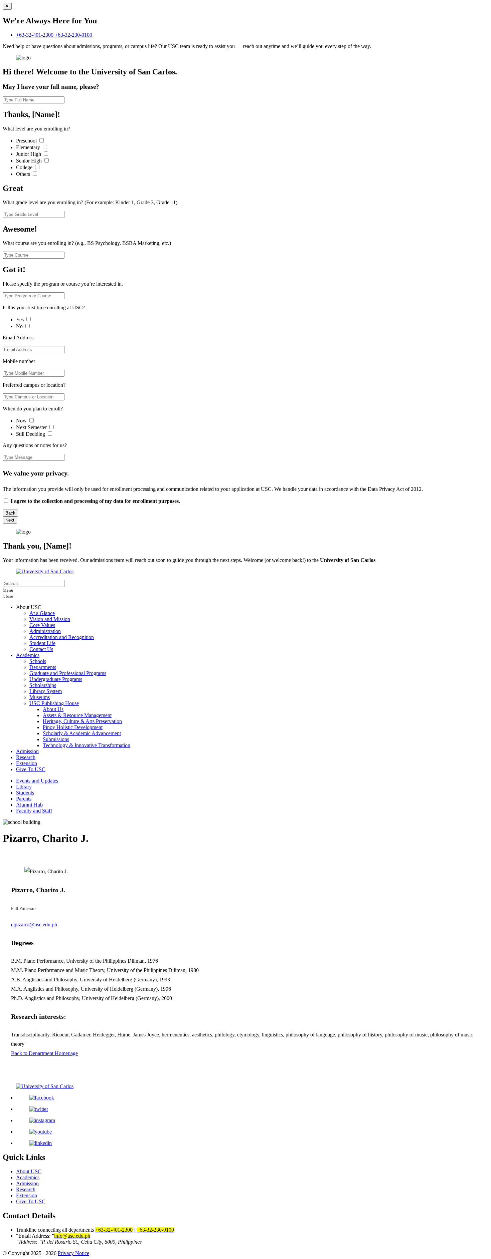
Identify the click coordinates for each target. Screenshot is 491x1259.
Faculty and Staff (34, 811)
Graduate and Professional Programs (67, 673)
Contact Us (41, 649)
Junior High (29, 154)
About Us (53, 709)
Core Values (42, 625)
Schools (37, 661)
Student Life (42, 643)
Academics (27, 655)
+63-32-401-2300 (35, 35)
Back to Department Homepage (44, 1053)
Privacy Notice (73, 1253)
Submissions (56, 739)
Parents (23, 799)
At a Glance (42, 613)
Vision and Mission (49, 619)
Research (25, 757)
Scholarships (42, 685)
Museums (39, 697)
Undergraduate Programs (55, 679)
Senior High (29, 161)
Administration (45, 631)
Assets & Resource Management (77, 715)
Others (23, 174)
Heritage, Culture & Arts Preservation (82, 721)
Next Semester (31, 427)
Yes (20, 319)
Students (25, 793)
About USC (28, 1171)
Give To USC (30, 769)
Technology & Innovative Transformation (86, 745)
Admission (27, 751)
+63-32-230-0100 (73, 35)
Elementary (28, 147)
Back (10, 513)
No (20, 326)
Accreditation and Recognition (61, 637)
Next (9, 520)
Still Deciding (31, 434)
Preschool (27, 140)
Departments (42, 667)
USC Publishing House (54, 703)
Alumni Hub (29, 805)
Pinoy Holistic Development (73, 727)
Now (22, 420)
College (25, 167)
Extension (26, 763)
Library (24, 787)
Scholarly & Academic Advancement (82, 733)
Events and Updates (37, 780)
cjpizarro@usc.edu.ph (34, 924)
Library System (45, 691)
